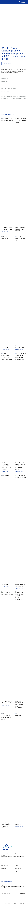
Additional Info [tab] (6, 85)
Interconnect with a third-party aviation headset (20, 229)
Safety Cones (18, 868)
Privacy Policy (7, 903)
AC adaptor (5, 584)
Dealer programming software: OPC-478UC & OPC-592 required (7, 466)
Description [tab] (5, 78)
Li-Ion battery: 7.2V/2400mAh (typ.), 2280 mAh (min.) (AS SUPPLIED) (19, 704)
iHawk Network (18, 874)
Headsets (3, 868)
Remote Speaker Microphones (14, 71)
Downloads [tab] (5, 92)
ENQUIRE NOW (7, 63)
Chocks (16, 865)
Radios (3, 71)
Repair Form (18, 871)
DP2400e (19, 69)
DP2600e (24, 69)
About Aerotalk (4, 865)
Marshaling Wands (5, 874)
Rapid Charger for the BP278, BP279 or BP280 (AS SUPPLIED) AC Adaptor (20, 466)
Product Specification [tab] (8, 88)
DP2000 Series (12, 69)
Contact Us (21, 903)
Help (15, 903)
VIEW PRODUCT (5, 231)
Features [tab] (4, 81)
